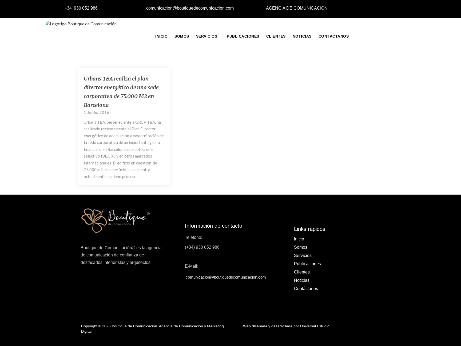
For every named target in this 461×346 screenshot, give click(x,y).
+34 (69, 8)
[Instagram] (411, 9)
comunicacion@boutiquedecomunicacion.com (190, 8)
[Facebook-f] (375, 9)
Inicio (161, 36)
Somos (181, 36)
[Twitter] (387, 9)
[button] (208, 36)
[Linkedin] (399, 9)
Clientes (276, 36)
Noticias (302, 36)
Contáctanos (334, 36)
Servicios (206, 36)
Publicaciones (243, 36)
